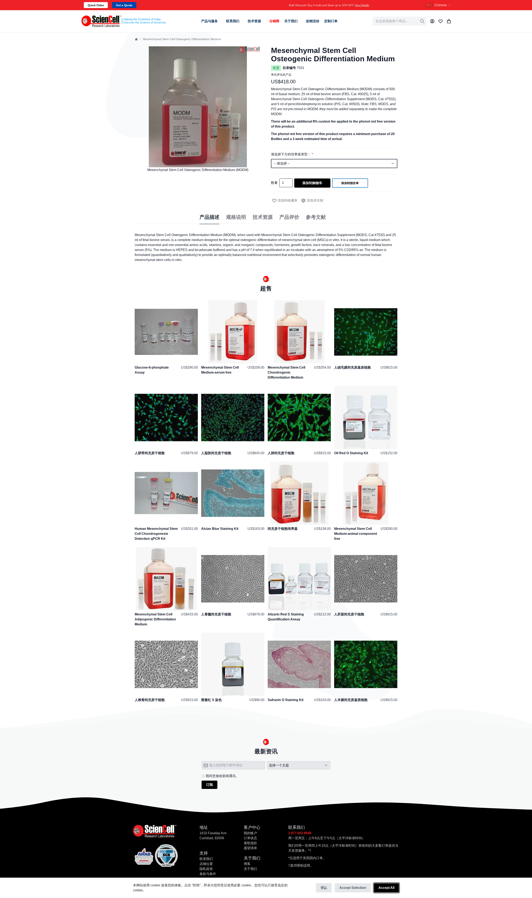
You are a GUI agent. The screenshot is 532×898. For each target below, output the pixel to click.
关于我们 (250, 869)
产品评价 (289, 217)
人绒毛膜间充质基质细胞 (352, 367)
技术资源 (263, 217)
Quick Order (96, 5)
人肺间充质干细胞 (281, 453)
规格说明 (236, 217)
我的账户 (250, 833)
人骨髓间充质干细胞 (216, 614)
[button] (438, 5)
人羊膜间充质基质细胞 (350, 700)
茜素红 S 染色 (211, 700)
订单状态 (250, 838)
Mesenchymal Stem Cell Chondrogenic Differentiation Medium (286, 372)
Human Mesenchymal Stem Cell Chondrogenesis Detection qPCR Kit (156, 533)
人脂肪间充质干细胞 (216, 453)
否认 (323, 887)
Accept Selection (352, 887)
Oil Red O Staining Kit (351, 453)
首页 (136, 39)
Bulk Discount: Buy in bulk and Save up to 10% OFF (278, 5)
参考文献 (316, 217)
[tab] (209, 217)
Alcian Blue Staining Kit (219, 528)
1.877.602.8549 (299, 833)
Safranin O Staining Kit (285, 700)
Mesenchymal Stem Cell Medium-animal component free (355, 533)
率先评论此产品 (281, 74)
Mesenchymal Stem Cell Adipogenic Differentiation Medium (155, 619)
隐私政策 (206, 869)
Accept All (386, 887)
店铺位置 (206, 864)
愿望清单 (250, 848)
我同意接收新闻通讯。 (222, 776)
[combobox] (399, 21)
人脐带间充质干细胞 (150, 453)
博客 (247, 864)
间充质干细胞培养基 (283, 528)
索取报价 (250, 843)
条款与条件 (208, 874)
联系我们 (206, 859)
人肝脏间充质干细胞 (349, 614)
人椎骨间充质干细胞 (150, 700)
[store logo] (123, 21)
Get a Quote (124, 5)
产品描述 (209, 217)
